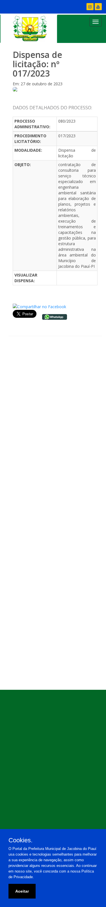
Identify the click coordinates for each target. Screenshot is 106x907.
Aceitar (22, 891)
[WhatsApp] (54, 316)
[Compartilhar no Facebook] (39, 306)
